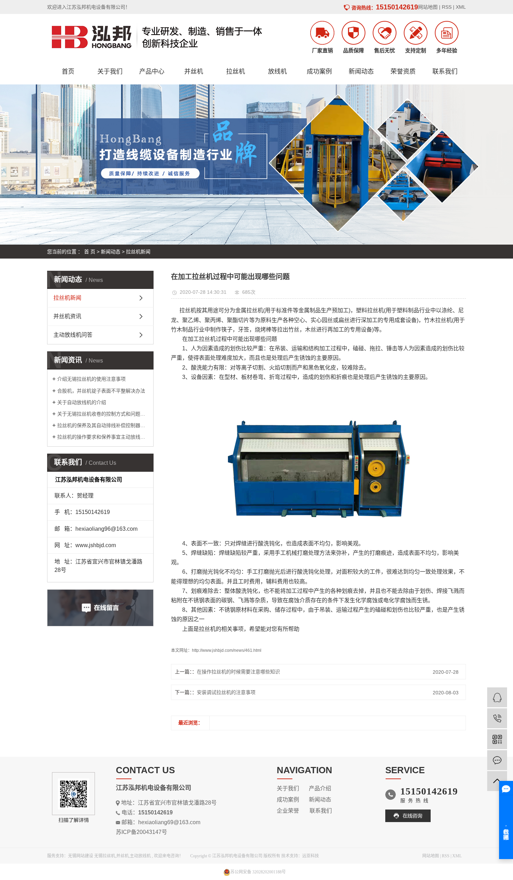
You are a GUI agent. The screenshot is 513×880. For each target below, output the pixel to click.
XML (461, 7)
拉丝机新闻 (138, 251)
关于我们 (109, 71)
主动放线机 (140, 855)
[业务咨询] (497, 697)
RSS (447, 7)
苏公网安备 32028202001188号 (258, 872)
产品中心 (151, 71)
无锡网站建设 (80, 855)
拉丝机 (235, 71)
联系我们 (445, 71)
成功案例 (319, 71)
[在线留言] (497, 760)
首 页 (89, 251)
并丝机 (193, 71)
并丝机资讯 (67, 316)
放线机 (277, 71)
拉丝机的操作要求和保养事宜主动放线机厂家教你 (102, 437)
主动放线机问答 (72, 335)
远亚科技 (310, 855)
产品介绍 (320, 788)
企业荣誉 (289, 811)
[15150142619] (497, 718)
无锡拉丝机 (104, 855)
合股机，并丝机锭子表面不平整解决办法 (101, 391)
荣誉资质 (403, 71)
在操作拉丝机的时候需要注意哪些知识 (238, 671)
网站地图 (428, 7)
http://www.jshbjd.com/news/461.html (226, 650)
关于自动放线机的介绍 (81, 402)
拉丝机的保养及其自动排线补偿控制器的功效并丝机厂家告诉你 (102, 425)
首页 (68, 71)
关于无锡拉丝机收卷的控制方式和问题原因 (102, 414)
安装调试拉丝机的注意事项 (226, 692)
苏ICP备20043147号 (141, 832)
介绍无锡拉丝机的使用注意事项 (91, 379)
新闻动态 (361, 71)
